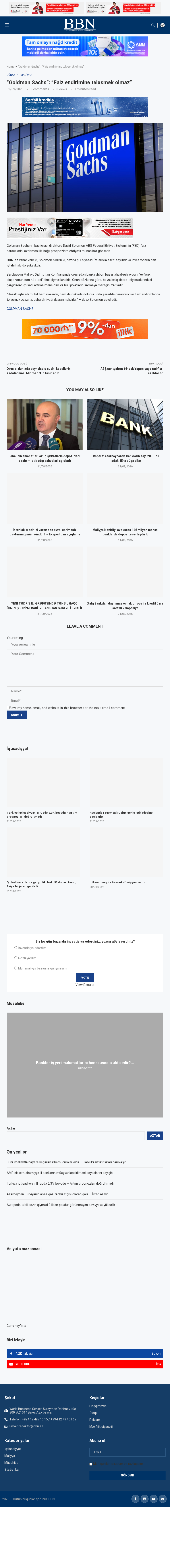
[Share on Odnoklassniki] (76, 351)
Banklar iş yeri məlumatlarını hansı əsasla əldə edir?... (85, 1062)
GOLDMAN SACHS (20, 309)
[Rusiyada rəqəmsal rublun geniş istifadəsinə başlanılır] (126, 782)
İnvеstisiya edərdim (32, 948)
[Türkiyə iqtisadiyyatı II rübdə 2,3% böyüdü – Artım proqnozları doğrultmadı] (43, 782)
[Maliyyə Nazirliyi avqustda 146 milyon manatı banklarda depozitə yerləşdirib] (125, 498)
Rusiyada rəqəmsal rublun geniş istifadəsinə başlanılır (121, 814)
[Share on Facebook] (46, 351)
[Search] (153, 25)
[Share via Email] (106, 351)
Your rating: (15, 638)
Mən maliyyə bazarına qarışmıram (42, 968)
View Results (85, 985)
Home (10, 66)
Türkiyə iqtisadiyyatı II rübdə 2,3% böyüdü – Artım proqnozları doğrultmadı (60, 1184)
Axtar (11, 1128)
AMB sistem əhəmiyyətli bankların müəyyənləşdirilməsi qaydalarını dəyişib (60, 1173)
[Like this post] (35, 351)
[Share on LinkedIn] (66, 351)
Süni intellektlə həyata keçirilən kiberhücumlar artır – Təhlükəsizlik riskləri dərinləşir (66, 1162)
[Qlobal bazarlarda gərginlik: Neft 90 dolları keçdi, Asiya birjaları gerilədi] (43, 852)
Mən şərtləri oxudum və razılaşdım (118, 1464)
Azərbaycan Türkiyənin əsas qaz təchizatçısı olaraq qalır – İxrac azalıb (57, 1194)
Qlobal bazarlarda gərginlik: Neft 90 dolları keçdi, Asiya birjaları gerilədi (41, 884)
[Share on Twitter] (56, 351)
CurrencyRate (17, 1326)
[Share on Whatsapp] (86, 351)
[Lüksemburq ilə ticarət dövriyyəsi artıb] (126, 852)
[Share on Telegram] (96, 351)
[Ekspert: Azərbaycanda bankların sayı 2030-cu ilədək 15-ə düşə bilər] (125, 424)
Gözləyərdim (27, 958)
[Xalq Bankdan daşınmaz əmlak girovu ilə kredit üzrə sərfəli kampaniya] (125, 572)
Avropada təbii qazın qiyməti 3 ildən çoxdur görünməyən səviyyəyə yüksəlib (61, 1205)
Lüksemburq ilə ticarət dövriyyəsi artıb (117, 882)
